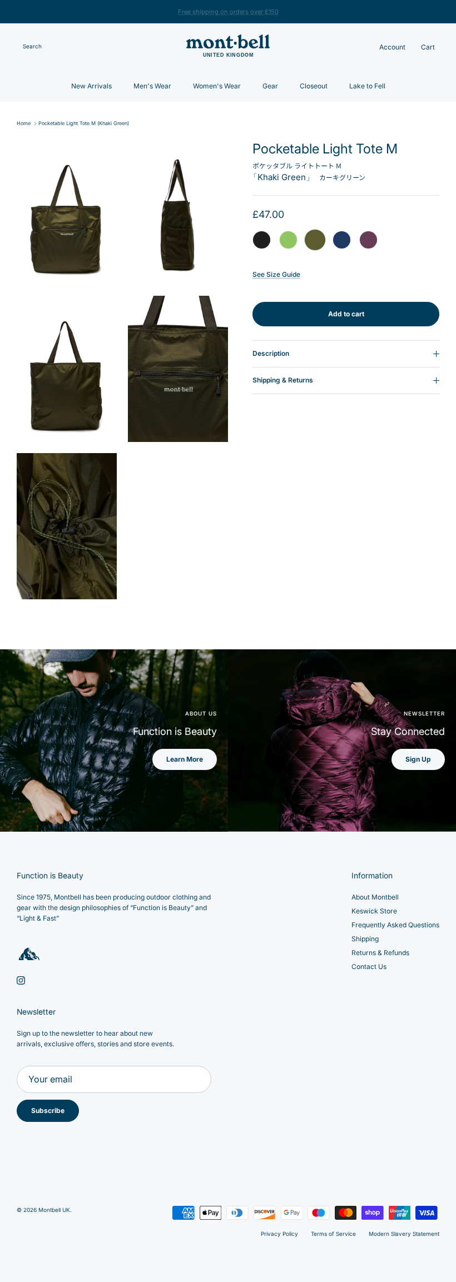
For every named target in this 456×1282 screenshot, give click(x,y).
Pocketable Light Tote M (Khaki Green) (83, 124)
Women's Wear (217, 86)
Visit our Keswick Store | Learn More (228, 12)
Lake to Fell (367, 86)
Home (24, 124)
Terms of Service (333, 1233)
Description (270, 353)
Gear (270, 86)
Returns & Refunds (380, 952)
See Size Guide (276, 274)
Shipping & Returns (282, 380)
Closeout (314, 86)
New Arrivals (91, 86)
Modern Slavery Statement (404, 1233)
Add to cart (346, 314)
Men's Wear (152, 86)
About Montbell (375, 897)
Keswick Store (374, 911)
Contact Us (368, 966)
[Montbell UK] (228, 46)
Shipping (365, 939)
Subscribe (48, 1110)
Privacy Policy (279, 1233)
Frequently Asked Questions (395, 925)
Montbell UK (54, 1209)
